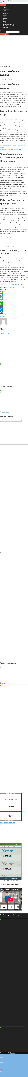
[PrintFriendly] (14, 292)
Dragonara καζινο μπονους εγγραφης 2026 (11, 284)
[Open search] (0, 30)
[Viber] (14, 306)
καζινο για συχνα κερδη (6, 237)
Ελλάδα (4, 12)
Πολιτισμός (5, 13)
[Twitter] (14, 295)
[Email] (14, 297)
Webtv (4, 19)
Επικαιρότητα (6, 9)
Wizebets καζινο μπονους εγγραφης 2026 (10, 149)
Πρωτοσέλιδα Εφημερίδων (8, 24)
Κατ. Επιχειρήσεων (7, 22)
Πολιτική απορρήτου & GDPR (9, 25)
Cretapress (12, 1053)
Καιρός (4, 21)
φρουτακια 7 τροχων (5, 238)
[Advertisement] (14, 50)
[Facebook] (14, 312)
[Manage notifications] (1, 1070)
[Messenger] (14, 309)
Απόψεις (5, 18)
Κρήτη (4, 10)
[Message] (14, 300)
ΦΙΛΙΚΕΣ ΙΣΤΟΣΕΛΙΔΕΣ (7, 823)
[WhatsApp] (14, 303)
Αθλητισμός (5, 15)
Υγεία (4, 16)
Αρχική (4, 7)
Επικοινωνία (5, 27)
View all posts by (5, 333)
